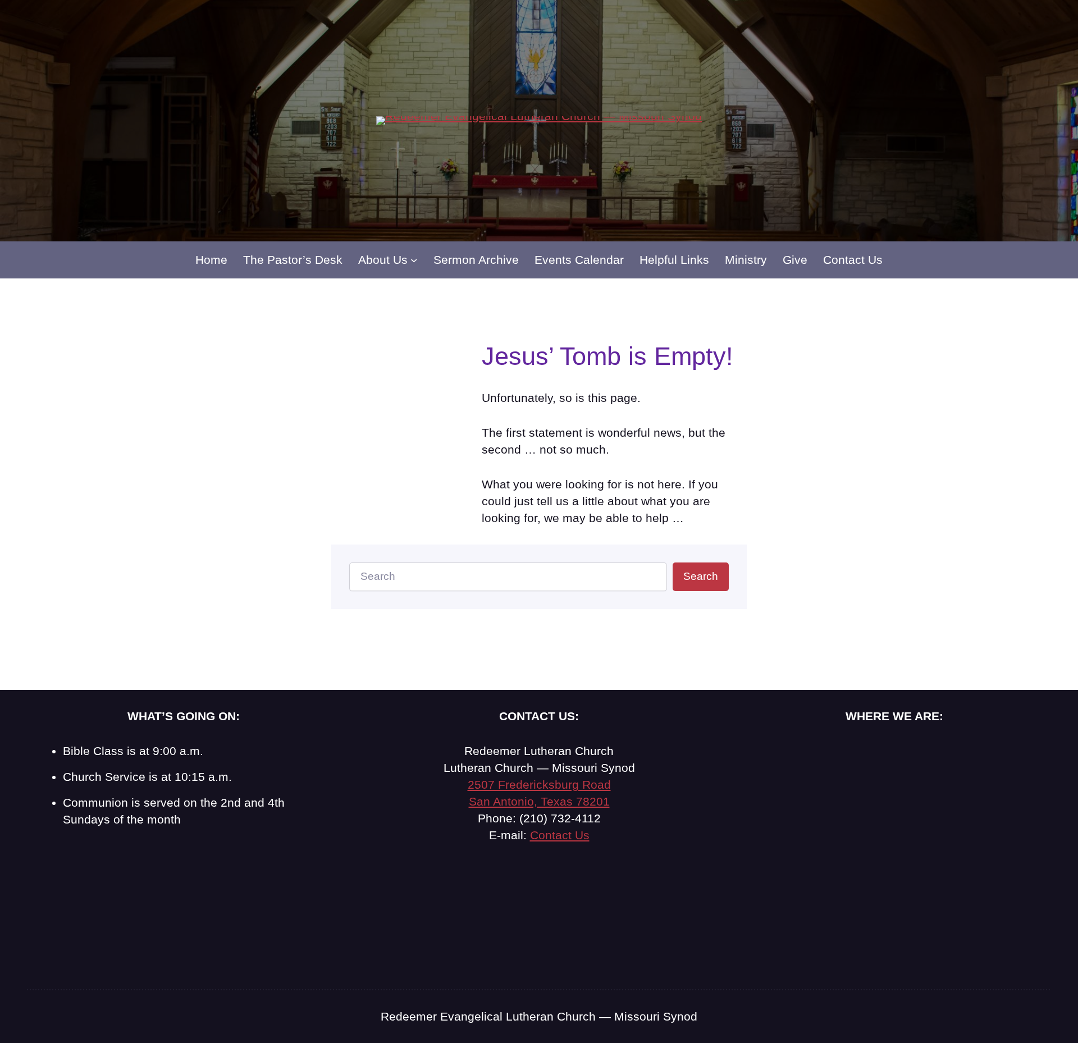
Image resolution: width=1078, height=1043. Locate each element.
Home (211, 259)
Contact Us (560, 835)
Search (700, 576)
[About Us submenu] (413, 260)
